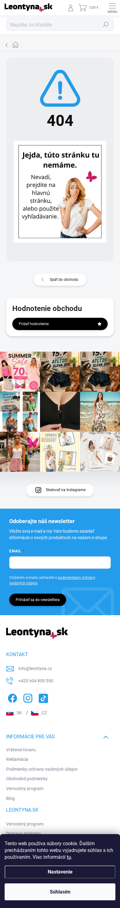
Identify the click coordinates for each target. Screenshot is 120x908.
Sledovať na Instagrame (66, 490)
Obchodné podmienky (27, 778)
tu (69, 857)
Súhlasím (60, 892)
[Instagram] (27, 697)
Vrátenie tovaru (21, 749)
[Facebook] (11, 697)
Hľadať (106, 24)
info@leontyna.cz (35, 668)
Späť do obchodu (64, 279)
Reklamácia (17, 759)
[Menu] (112, 7)
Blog (10, 798)
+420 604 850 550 (35, 680)
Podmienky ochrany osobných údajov (42, 769)
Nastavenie (60, 872)
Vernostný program (24, 788)
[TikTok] (42, 697)
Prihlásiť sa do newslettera (38, 600)
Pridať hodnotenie (34, 324)
